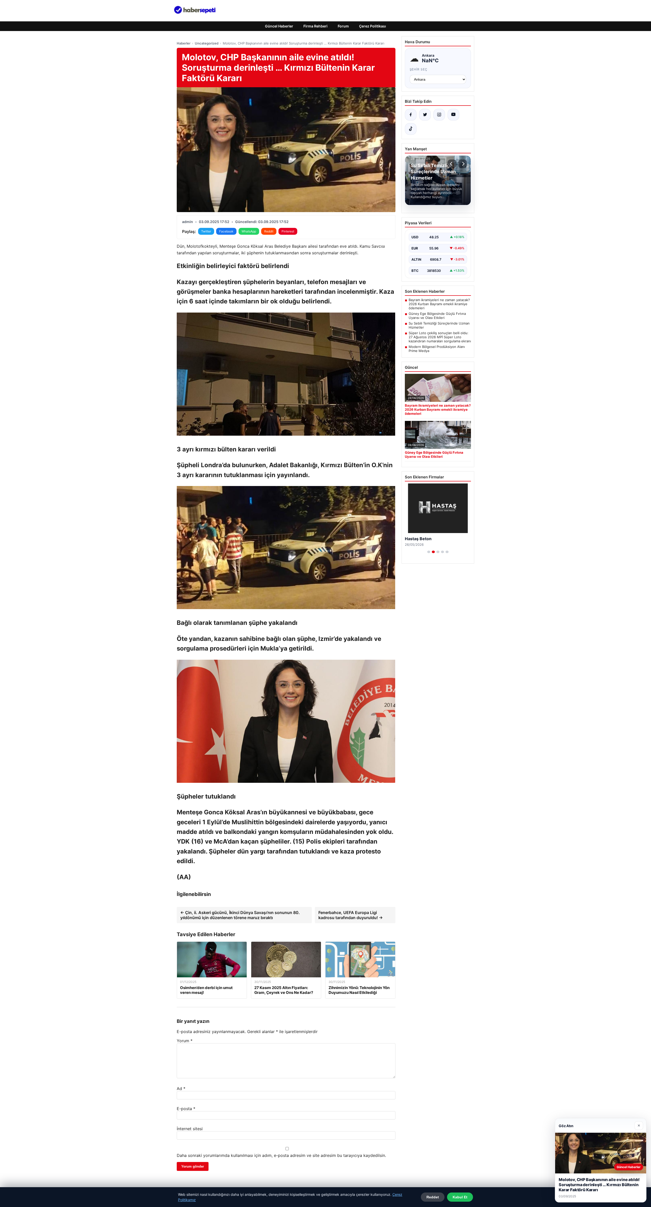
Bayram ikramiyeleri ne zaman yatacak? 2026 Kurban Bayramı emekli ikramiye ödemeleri (439, 304)
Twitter (206, 231)
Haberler (183, 43)
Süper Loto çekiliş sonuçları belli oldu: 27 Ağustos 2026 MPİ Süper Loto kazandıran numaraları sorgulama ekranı (440, 337)
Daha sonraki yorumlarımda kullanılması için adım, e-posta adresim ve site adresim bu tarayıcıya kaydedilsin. (281, 1155)
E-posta (186, 1108)
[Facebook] (411, 115)
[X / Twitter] (425, 115)
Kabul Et (460, 1197)
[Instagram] (439, 115)
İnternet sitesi (190, 1128)
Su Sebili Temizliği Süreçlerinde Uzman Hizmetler (439, 325)
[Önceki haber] (452, 163)
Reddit (268, 231)
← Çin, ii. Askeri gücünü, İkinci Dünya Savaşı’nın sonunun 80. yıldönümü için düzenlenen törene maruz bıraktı (240, 915)
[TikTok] (411, 129)
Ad (181, 1088)
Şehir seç (419, 69)
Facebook (226, 231)
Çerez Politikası (372, 26)
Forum (343, 26)
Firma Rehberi (315, 26)
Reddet (432, 1197)
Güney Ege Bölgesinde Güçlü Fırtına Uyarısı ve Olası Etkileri (437, 316)
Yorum (185, 1040)
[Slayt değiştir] (428, 552)
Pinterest (288, 231)
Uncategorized (206, 43)
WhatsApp (249, 231)
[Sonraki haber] (462, 163)
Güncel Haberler (279, 26)
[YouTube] (453, 115)
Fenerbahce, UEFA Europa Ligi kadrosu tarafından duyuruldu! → (350, 915)
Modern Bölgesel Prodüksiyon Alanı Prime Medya (437, 349)
